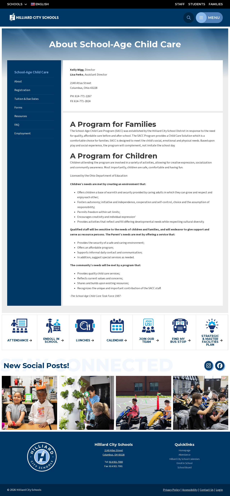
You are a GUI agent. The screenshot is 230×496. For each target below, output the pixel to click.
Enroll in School (184, 463)
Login (219, 490)
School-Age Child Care (31, 72)
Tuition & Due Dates (26, 99)
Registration (22, 90)
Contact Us (206, 490)
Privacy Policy (171, 490)
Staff (180, 4)
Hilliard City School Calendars (184, 459)
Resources (20, 116)
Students (196, 4)
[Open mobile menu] (201, 17)
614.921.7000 (116, 462)
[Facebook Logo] (219, 365)
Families (216, 4)
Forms (18, 108)
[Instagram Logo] (208, 365)
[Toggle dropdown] (25, 4)
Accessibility (189, 490)
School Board (185, 467)
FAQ (16, 125)
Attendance (184, 455)
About (18, 81)
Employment (22, 133)
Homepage (184, 450)
